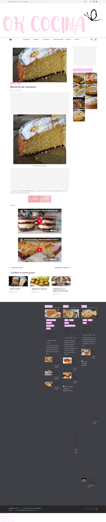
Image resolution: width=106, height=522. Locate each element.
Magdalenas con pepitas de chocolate (60, 290)
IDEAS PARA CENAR (58, 39)
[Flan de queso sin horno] (91, 79)
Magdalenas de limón (39, 289)
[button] (30, 39)
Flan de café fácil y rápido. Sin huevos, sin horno (76, 441)
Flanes (66, 320)
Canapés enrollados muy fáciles (56, 373)
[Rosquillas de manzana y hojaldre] (48, 363)
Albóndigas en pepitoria (62, 267)
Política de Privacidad (6, 516)
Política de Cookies (5, 518)
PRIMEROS (36, 39)
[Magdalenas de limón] (39, 277)
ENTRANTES (26, 39)
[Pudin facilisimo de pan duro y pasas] (67, 365)
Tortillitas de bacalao (17, 267)
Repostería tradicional (70, 325)
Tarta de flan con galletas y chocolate (75, 376)
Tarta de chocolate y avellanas (95, 417)
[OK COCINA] (10, 39)
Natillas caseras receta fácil (70, 332)
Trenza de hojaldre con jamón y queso (39, 1)
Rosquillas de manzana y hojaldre (56, 361)
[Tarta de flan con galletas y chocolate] (67, 378)
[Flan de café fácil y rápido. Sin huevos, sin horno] (68, 444)
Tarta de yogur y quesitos (94, 352)
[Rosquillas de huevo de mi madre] (79, 103)
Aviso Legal (3, 514)
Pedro (20, 90)
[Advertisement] (39, 103)
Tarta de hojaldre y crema (87, 329)
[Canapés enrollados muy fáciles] (48, 375)
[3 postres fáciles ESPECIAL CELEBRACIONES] (83, 483)
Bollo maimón (15, 289)
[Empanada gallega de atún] (91, 91)
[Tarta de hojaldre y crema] (79, 115)
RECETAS (77, 39)
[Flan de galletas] (79, 79)
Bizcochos (13, 83)
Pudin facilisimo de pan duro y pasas (75, 363)
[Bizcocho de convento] (91, 103)
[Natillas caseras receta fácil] (71, 313)
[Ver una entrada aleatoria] (95, 39)
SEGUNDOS (46, 39)
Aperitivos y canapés (51, 320)
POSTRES (68, 39)
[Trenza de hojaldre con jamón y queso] (53, 313)
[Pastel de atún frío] (79, 91)
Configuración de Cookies (7, 521)
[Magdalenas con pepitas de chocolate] (61, 277)
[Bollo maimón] (18, 277)
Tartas (84, 322)
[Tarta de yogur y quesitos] (85, 354)
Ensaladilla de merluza (56, 384)
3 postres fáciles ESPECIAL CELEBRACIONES (91, 481)
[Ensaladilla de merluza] (48, 386)
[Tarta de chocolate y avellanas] (86, 419)
